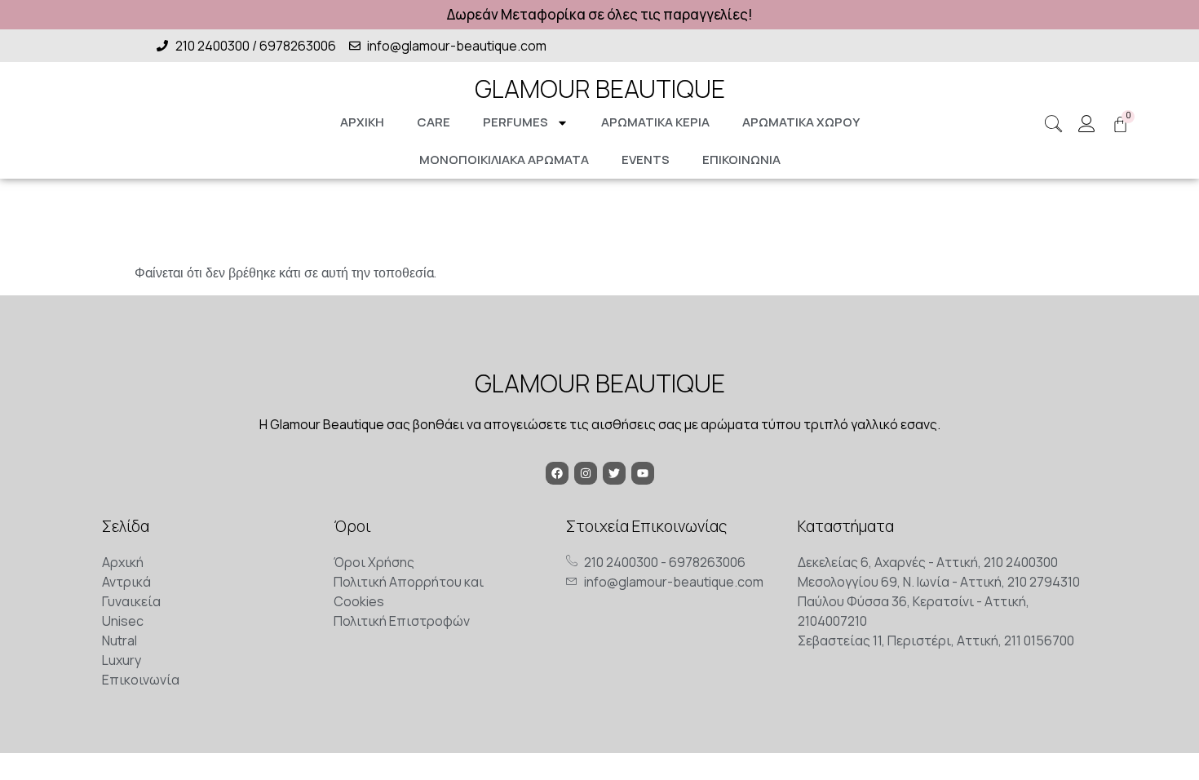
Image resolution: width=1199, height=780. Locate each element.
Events (646, 159)
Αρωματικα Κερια (655, 122)
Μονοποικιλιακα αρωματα (504, 159)
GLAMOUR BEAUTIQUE (600, 88)
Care (433, 122)
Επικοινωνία (741, 159)
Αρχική (362, 122)
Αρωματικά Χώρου (801, 122)
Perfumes (515, 122)
